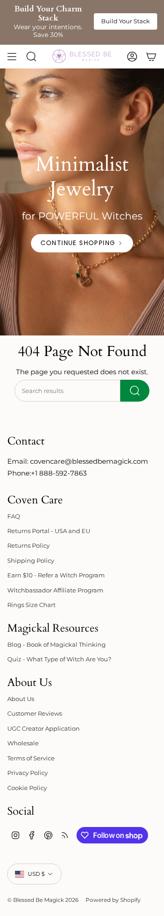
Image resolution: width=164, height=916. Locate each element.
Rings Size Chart (31, 604)
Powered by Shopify (113, 899)
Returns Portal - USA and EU (48, 530)
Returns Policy (28, 545)
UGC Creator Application (43, 728)
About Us (20, 698)
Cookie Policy (27, 787)
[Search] (134, 391)
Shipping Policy (30, 560)
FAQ (13, 516)
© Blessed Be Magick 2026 (42, 899)
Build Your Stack (125, 21)
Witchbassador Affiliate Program (55, 590)
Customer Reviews (34, 713)
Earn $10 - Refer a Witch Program (56, 575)
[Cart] (151, 56)
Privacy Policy (27, 772)
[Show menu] (12, 56)
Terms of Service (31, 758)
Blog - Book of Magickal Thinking (56, 644)
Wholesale (23, 743)
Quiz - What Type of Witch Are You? (59, 659)
